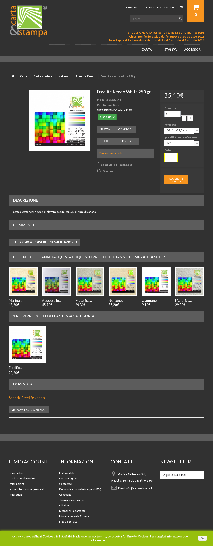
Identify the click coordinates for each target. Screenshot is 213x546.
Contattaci (65, 483)
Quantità (170, 107)
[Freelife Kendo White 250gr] (59, 120)
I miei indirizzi (17, 483)
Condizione (105, 105)
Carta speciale (43, 76)
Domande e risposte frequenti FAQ (80, 489)
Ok (202, 538)
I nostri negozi (68, 478)
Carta (147, 49)
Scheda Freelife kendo (27, 397)
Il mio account (28, 461)
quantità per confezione (181, 137)
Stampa (170, 49)
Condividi (125, 129)
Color (168, 150)
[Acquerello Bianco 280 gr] (56, 281)
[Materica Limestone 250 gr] (89, 281)
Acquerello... (52, 300)
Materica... (83, 300)
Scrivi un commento (111, 153)
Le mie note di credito (22, 478)
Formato (170, 124)
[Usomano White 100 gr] (156, 281)
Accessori (192, 49)
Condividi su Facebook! (116, 164)
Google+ (107, 141)
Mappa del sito (68, 521)
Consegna (65, 494)
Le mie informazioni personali (26, 489)
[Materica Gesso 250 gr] (189, 281)
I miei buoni (15, 494)
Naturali (64, 76)
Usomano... (150, 300)
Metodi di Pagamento (72, 510)
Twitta (105, 129)
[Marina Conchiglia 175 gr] (23, 281)
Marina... (15, 300)
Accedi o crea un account (161, 7)
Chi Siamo (65, 505)
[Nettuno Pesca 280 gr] (123, 281)
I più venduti (66, 473)
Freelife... (15, 367)
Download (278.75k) (30, 409)
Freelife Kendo (85, 76)
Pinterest (129, 141)
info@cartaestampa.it (139, 488)
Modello (102, 99)
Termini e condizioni (71, 500)
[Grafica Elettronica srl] (30, 28)
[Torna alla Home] (13, 76)
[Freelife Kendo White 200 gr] (27, 344)
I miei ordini (16, 473)
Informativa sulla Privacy (74, 516)
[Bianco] (171, 157)
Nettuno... (116, 300)
